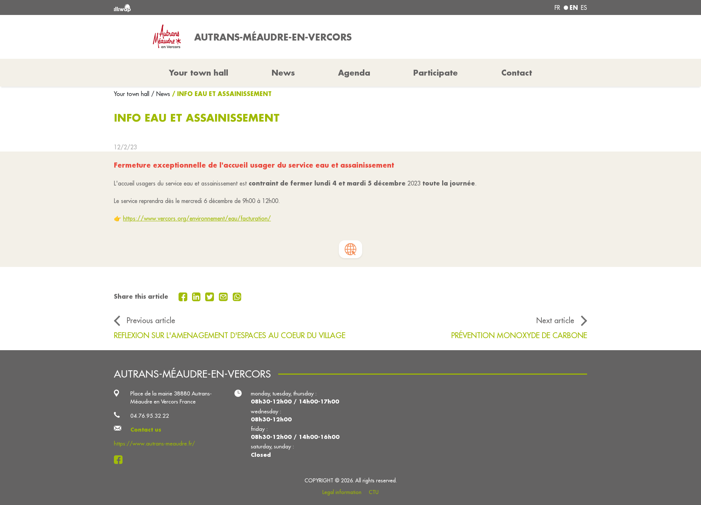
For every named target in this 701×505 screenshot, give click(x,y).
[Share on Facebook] (184, 296)
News (283, 73)
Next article (555, 320)
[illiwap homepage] (210, 7)
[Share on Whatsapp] (237, 296)
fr (557, 7)
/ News (160, 93)
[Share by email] (224, 296)
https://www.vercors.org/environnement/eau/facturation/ (197, 218)
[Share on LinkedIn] (197, 296)
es (584, 7)
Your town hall (132, 93)
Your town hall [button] (198, 73)
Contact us (145, 429)
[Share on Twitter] (210, 296)
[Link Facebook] (120, 459)
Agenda (354, 73)
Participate (435, 73)
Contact (516, 73)
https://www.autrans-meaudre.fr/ (154, 443)
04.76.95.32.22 (149, 415)
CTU (374, 492)
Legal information (341, 492)
